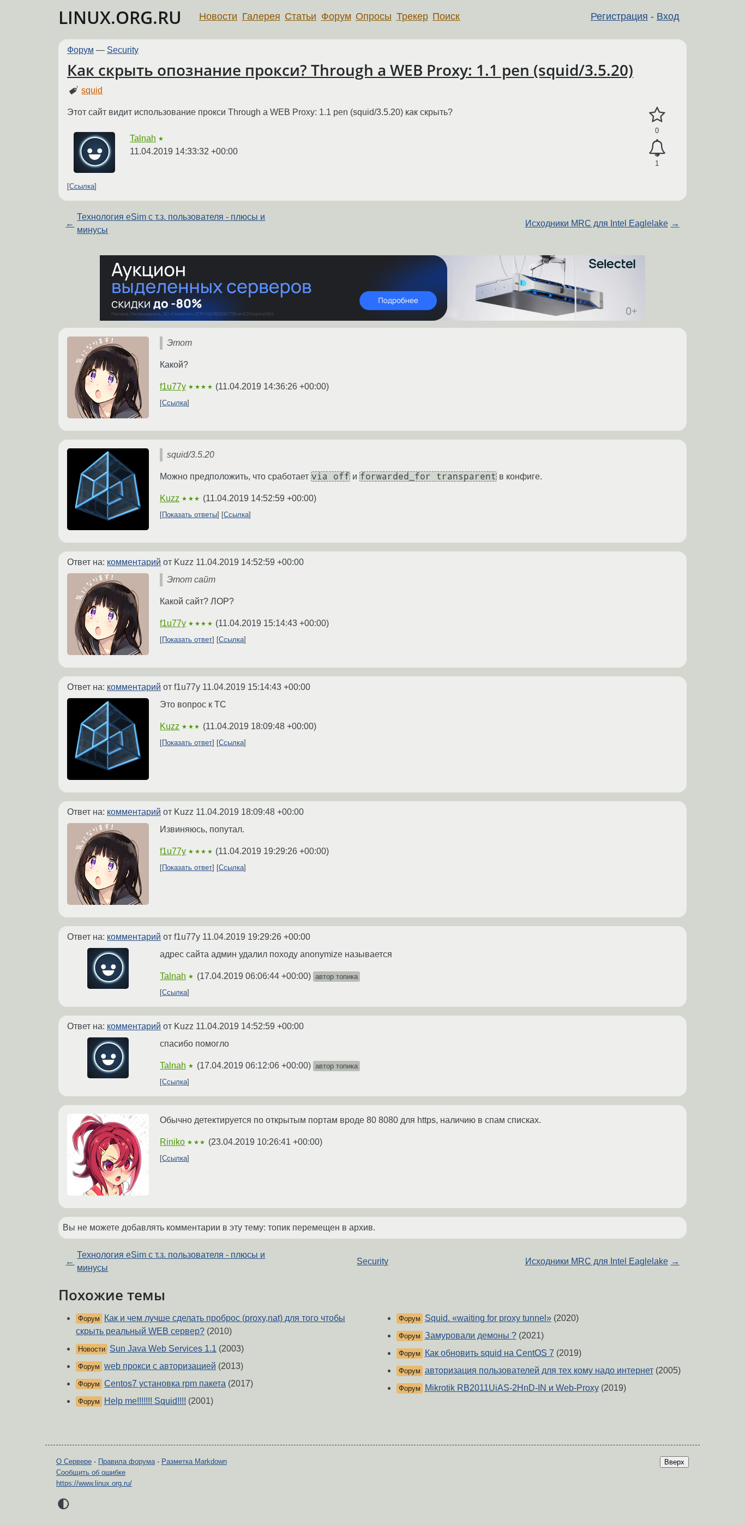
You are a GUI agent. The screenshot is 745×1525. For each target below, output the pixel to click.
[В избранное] (657, 115)
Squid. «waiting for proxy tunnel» (488, 1318)
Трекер (412, 16)
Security (123, 50)
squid (92, 90)
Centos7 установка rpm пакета (165, 1383)
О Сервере (74, 1461)
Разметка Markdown (194, 1461)
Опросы (374, 16)
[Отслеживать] (657, 148)
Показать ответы (189, 515)
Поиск (446, 16)
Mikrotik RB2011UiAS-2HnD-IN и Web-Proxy (512, 1387)
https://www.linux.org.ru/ (94, 1483)
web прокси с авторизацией (160, 1366)
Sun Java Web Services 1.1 (163, 1348)
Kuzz (169, 498)
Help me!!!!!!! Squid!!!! (145, 1401)
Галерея (261, 16)
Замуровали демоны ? (470, 1335)
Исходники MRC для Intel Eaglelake (596, 223)
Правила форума (126, 1461)
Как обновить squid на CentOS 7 (489, 1353)
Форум (336, 16)
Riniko (172, 1141)
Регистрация (619, 16)
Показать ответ (187, 639)
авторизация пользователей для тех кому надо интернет (539, 1370)
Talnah (143, 138)
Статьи (300, 16)
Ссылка (81, 186)
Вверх (674, 1462)
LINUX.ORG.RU (120, 17)
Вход (668, 16)
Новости (218, 16)
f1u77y (173, 386)
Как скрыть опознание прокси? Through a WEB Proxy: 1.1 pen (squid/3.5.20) (350, 69)
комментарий (134, 562)
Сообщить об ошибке (90, 1472)
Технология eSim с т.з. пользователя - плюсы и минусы (171, 223)
